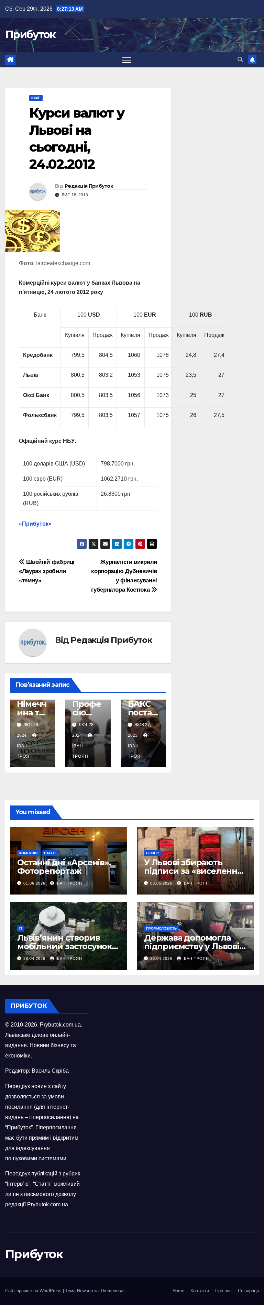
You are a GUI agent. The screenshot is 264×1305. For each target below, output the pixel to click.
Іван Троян (25, 751)
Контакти (199, 1290)
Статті (50, 853)
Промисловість (161, 928)
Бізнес (152, 853)
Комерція (28, 853)
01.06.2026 (35, 883)
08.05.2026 (162, 883)
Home (178, 1290)
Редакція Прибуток (89, 186)
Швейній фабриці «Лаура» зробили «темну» (47, 571)
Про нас (223, 1290)
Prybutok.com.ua (60, 1025)
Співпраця (248, 1290)
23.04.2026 (162, 958)
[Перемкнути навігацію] (126, 59)
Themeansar (112, 1290)
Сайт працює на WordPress (34, 1290)
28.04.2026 (35, 958)
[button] (240, 60)
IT (20, 928)
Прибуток (30, 34)
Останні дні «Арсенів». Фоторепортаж (64, 866)
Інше (36, 98)
